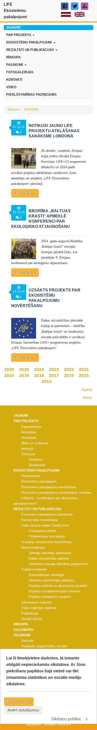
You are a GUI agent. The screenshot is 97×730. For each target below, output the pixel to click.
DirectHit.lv (64, 724)
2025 (24, 369)
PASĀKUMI (15, 65)
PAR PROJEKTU (19, 35)
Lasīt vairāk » (25, 193)
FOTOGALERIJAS (20, 72)
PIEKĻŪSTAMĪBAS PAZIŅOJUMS (31, 94)
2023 (54, 369)
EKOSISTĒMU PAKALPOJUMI (29, 42)
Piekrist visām (18, 701)
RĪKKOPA (13, 57)
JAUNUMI (13, 27)
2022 (69, 369)
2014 (46, 381)
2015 (84, 375)
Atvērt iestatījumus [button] (23, 710)
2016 (69, 375)
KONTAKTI (14, 79)
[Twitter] (74, 6)
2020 (9, 375)
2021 (84, 369)
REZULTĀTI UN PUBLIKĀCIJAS (30, 50)
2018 (39, 375)
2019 (24, 375)
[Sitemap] (84, 6)
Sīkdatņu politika (66, 719)
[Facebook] (64, 6)
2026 (9, 369)
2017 (54, 375)
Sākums (13, 109)
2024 (39, 369)
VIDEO (11, 87)
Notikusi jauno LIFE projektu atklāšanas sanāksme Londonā (54, 130)
